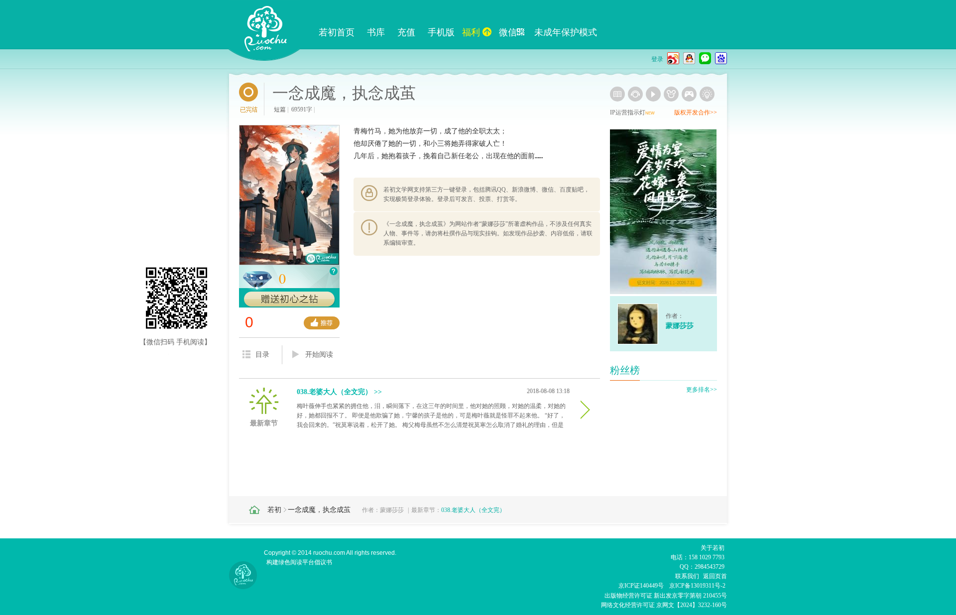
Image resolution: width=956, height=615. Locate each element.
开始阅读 (319, 354)
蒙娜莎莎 (392, 510)
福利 (471, 32)
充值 (406, 32)
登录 (657, 59)
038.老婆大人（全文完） (473, 510)
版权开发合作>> (695, 112)
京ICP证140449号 (641, 585)
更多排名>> (701, 389)
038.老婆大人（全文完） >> (339, 392)
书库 (376, 32)
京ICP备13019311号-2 (697, 585)
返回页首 (715, 576)
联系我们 (687, 576)
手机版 (441, 32)
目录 (262, 354)
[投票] (322, 322)
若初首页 (337, 32)
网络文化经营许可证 (628, 605)
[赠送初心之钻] (289, 300)
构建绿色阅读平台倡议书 (299, 562)
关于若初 (712, 547)
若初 (274, 509)
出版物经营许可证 (629, 595)
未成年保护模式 (565, 32)
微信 (508, 32)
